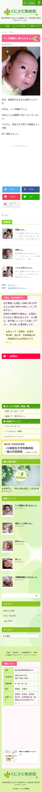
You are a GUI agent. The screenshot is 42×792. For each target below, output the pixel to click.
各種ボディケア (13, 421)
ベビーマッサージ (12, 426)
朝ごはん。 (12, 285)
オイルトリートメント (14, 436)
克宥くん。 (19, 250)
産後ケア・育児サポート (15, 416)
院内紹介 (15, 652)
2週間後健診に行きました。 (27, 577)
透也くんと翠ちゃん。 (24, 523)
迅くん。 (19, 559)
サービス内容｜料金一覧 (17, 406)
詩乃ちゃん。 (20, 541)
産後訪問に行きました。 (17, 288)
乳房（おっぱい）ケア (14, 411)
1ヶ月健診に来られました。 (26, 505)
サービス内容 (20, 26)
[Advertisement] (21, 162)
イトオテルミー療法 (13, 431)
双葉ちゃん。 (20, 229)
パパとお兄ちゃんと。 (24, 268)
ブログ (6, 215)
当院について (35, 26)
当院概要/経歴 (25, 652)
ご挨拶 (7, 26)
